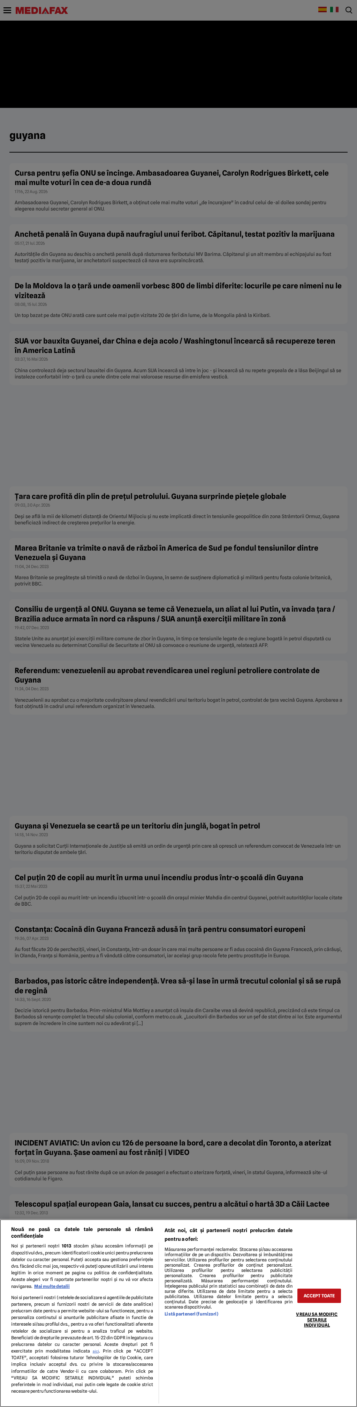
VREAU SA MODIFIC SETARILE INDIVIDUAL (316, 1320)
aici (96, 1351)
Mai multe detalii (52, 1286)
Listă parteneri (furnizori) (191, 1314)
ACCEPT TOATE (319, 1295)
